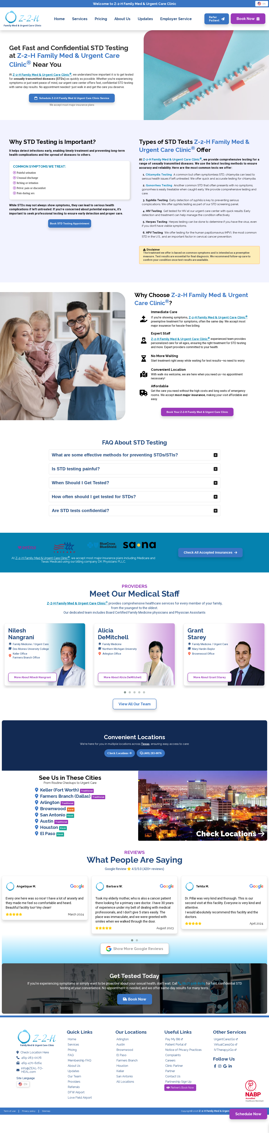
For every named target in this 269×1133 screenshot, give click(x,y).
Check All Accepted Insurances (208, 552)
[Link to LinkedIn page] (230, 1066)
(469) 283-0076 (152, 753)
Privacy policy (29, 1111)
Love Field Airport (80, 1097)
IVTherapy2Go (224, 1050)
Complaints (173, 1055)
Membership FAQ (79, 1060)
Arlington (56, 802)
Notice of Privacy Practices (183, 1050)
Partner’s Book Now (182, 1087)
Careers (170, 1060)
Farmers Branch (127, 1060)
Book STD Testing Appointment (69, 223)
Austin (53, 821)
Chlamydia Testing (159, 174)
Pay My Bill (172, 1039)
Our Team (74, 1076)
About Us (74, 1065)
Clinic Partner (174, 1065)
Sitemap (46, 1111)
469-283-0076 (31, 1057)
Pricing (72, 1050)
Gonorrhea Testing (159, 185)
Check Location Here (34, 1052)
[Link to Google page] (225, 1066)
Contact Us (172, 1076)
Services (73, 1044)
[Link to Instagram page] (219, 1066)
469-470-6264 (31, 1063)
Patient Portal (174, 1044)
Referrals (74, 1087)
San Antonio (56, 814)
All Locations (125, 1081)
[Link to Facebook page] (215, 1066)
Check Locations (118, 753)
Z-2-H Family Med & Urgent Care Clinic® (222, 1111)
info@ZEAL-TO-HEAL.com (32, 1070)
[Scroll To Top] (263, 1126)
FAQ (71, 1055)
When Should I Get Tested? (80, 482)
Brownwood (57, 808)
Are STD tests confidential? (80, 510)
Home (72, 1039)
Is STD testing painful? (76, 468)
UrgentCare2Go (224, 1039)
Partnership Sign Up (178, 1081)
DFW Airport (76, 1092)
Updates (73, 1071)
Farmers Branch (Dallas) (72, 796)
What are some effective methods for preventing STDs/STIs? (115, 454)
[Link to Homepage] (22, 17)
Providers (74, 1081)
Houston (53, 827)
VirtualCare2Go (224, 1044)
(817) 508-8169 (193, 983)
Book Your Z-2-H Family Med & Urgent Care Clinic (197, 411)
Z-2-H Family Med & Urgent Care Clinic (42, 74)
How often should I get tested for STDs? (94, 496)
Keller (120, 1071)
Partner (170, 1071)
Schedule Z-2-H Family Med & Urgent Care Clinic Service (74, 98)
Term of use (10, 1111)
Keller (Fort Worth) (66, 790)
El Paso (51, 833)
